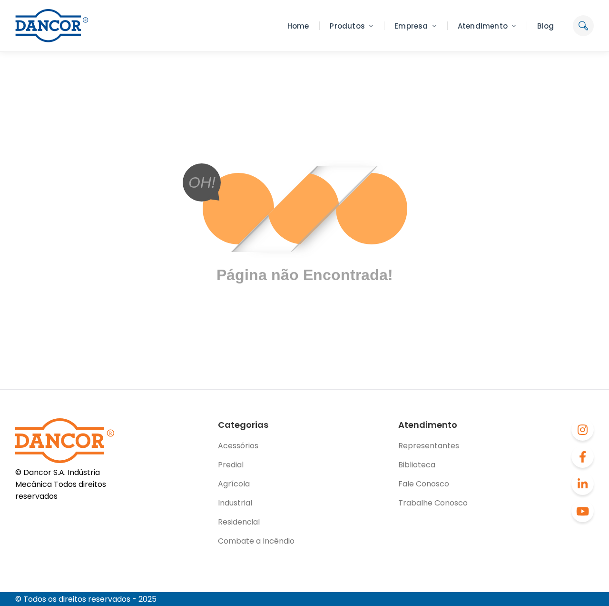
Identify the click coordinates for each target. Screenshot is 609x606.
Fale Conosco (423, 483)
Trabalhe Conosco (433, 502)
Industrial (235, 502)
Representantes (428, 445)
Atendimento (483, 26)
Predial (231, 464)
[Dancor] (51, 26)
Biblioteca (416, 464)
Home (298, 26)
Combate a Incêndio (256, 540)
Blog (545, 26)
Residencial (239, 521)
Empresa (411, 26)
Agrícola (234, 483)
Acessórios (238, 445)
